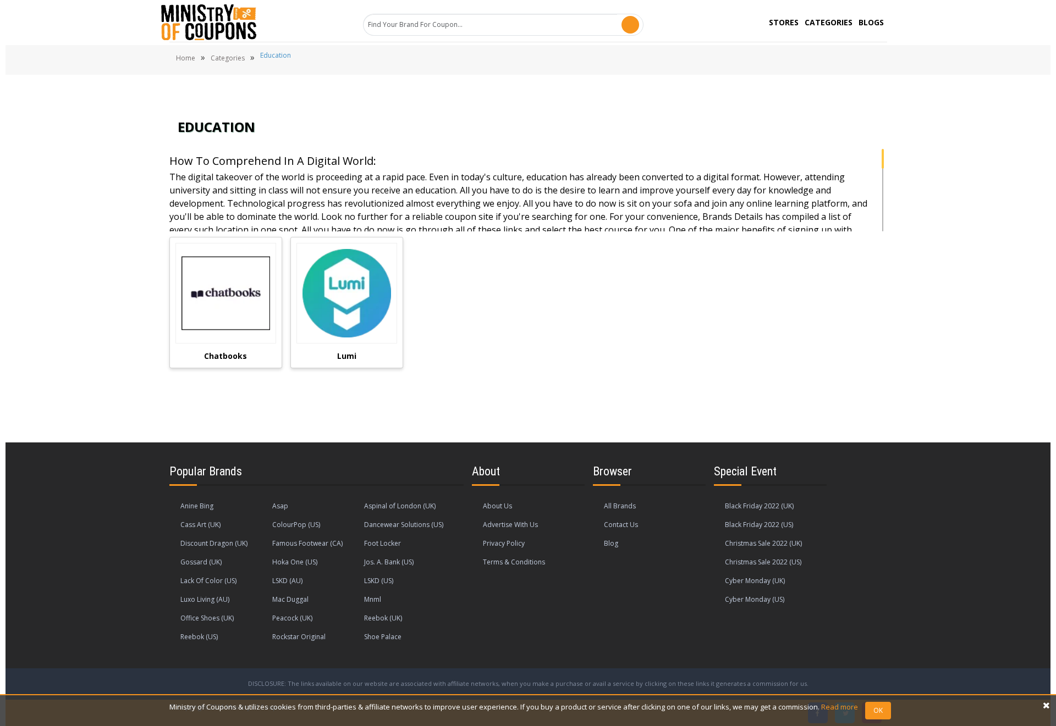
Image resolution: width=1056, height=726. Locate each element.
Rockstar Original (299, 636)
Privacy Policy (504, 543)
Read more (839, 707)
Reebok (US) (199, 636)
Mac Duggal (290, 599)
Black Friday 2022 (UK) (759, 506)
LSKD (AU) (287, 580)
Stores (784, 22)
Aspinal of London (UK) (400, 506)
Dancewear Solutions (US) (403, 524)
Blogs (871, 22)
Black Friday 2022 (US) (759, 524)
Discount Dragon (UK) (214, 543)
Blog (611, 543)
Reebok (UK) (383, 618)
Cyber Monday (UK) (755, 580)
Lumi (346, 356)
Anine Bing (196, 506)
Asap (280, 506)
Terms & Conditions (514, 562)
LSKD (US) (378, 580)
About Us (497, 506)
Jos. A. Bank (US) (389, 562)
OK (878, 710)
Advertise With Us (510, 524)
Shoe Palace (383, 636)
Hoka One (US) (294, 562)
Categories (829, 22)
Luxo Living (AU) (204, 599)
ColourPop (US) (296, 524)
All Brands (620, 506)
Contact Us (621, 524)
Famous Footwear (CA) (307, 543)
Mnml (372, 599)
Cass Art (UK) (200, 524)
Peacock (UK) (292, 618)
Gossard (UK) (201, 562)
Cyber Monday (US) (754, 599)
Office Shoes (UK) (207, 618)
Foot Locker (382, 543)
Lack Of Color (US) (208, 580)
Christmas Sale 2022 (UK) (763, 543)
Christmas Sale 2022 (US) (763, 562)
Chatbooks (225, 356)
